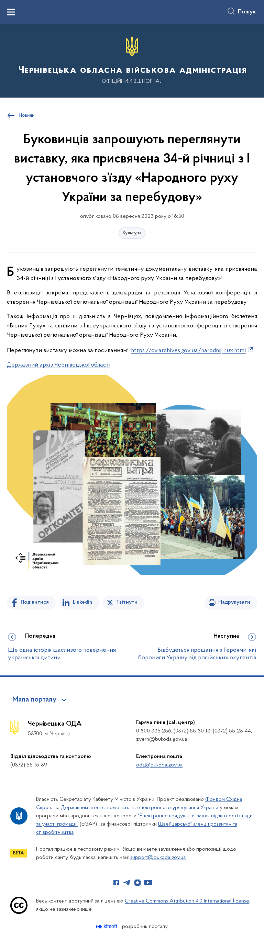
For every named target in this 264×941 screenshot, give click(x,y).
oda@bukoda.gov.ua (159, 765)
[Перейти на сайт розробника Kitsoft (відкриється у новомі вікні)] (107, 926)
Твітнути (127, 602)
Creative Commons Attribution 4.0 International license (187, 901)
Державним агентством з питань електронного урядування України (139, 807)
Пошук (247, 12)
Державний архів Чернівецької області (58, 365)
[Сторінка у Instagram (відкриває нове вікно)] (137, 882)
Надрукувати (234, 602)
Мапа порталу (34, 700)
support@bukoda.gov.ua (158, 857)
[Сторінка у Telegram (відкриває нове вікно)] (127, 882)
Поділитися (35, 602)
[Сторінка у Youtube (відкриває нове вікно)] (148, 882)
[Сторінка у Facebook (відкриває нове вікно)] (116, 882)
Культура (132, 233)
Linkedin (82, 602)
